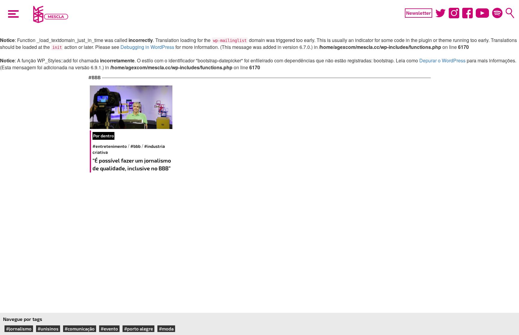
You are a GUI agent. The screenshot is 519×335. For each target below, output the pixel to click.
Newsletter (418, 13)
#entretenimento (110, 146)
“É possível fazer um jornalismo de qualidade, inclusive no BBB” (132, 164)
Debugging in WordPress (147, 46)
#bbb (135, 146)
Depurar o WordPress (442, 60)
